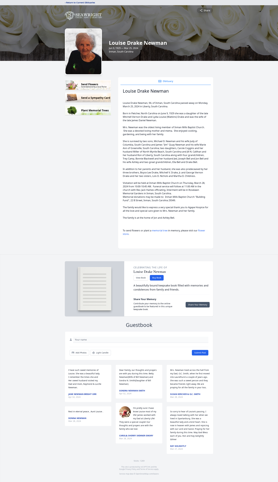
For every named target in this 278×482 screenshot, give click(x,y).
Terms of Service (147, 469)
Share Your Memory (197, 304)
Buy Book (156, 277)
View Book (141, 277)
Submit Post (200, 352)
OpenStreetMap (142, 474)
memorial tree (160, 230)
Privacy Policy (130, 469)
